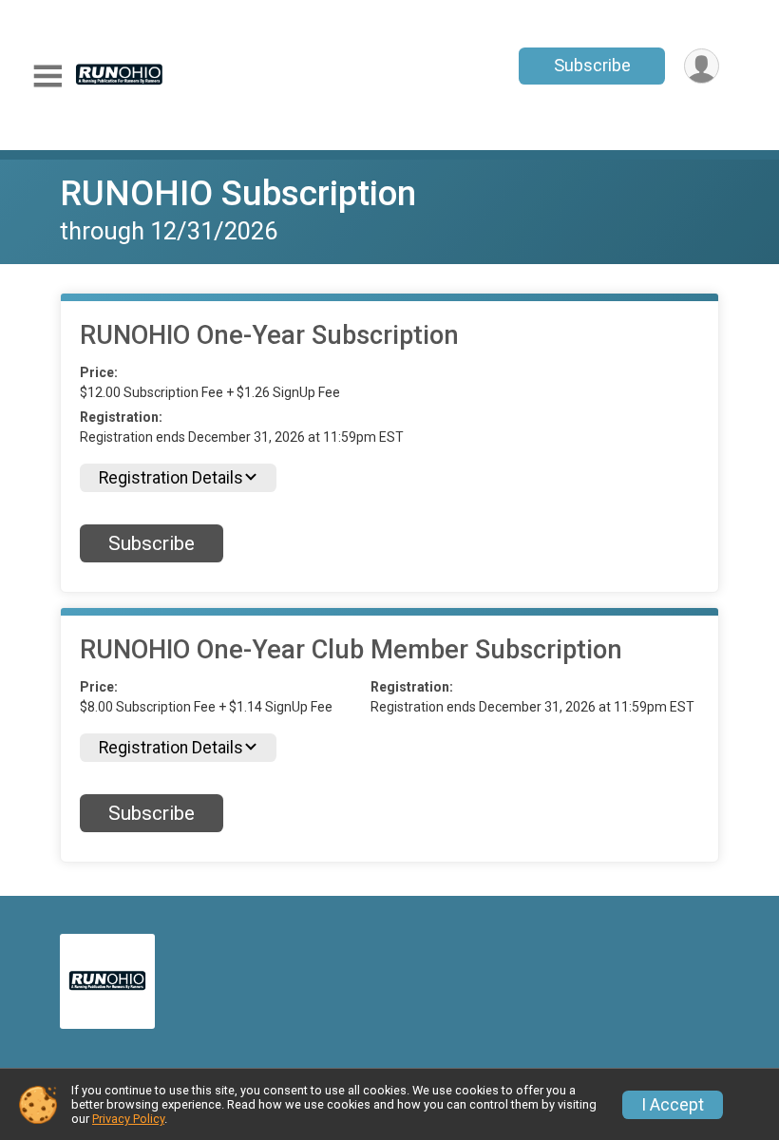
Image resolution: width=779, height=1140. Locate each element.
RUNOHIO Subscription (238, 193)
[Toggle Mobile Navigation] (47, 76)
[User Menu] (701, 66)
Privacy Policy (128, 1119)
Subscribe (592, 65)
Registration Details (171, 477)
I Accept (672, 1104)
